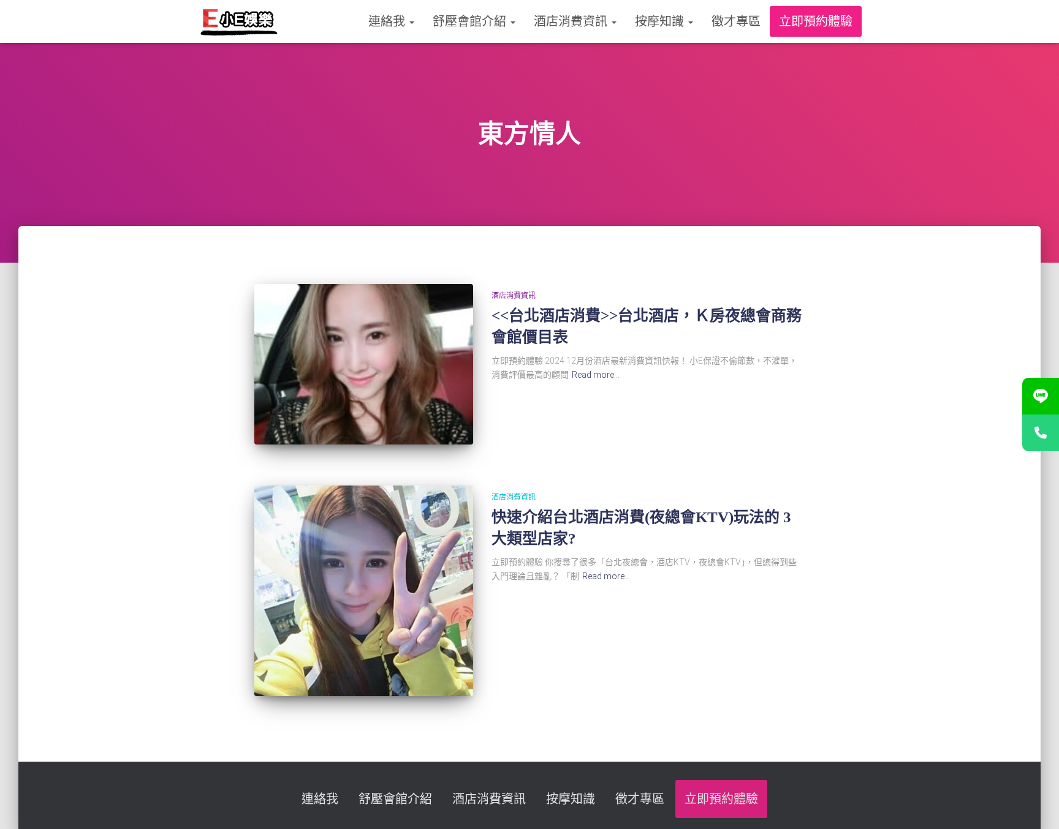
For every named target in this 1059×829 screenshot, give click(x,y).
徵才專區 (736, 21)
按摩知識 (661, 21)
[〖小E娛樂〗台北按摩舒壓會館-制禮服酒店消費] (239, 21)
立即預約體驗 (815, 21)
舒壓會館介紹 (471, 21)
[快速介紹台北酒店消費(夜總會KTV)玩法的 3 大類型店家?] (363, 591)
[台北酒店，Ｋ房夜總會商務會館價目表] (363, 364)
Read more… (596, 375)
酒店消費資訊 (572, 21)
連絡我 (388, 21)
